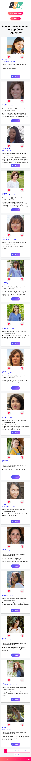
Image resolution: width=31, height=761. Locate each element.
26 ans (12, 328)
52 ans (14, 239)
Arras (3, 150)
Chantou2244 (6, 149)
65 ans (10, 417)
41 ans (13, 506)
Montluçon (5, 328)
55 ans (13, 61)
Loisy (3, 284)
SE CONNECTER (15, 18)
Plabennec (5, 595)
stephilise (5, 416)
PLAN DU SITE (18, 759)
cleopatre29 (5, 594)
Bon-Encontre (6, 239)
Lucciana (4, 106)
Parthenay (5, 640)
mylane (4, 683)
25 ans (12, 373)
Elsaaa (4, 549)
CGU (11, 759)
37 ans (10, 462)
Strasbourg (5, 373)
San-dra (4, 104)
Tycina (4, 371)
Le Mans (4, 551)
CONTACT (27, 759)
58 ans (9, 150)
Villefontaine (5, 506)
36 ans (15, 684)
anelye (4, 638)
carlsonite (5, 327)
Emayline (4, 282)
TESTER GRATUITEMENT (15, 13)
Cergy (4, 729)
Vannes (4, 417)
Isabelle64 (5, 460)
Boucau (4, 462)
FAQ (7, 759)
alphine (4, 727)
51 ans (16, 195)
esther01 (4, 193)
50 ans (11, 106)
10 (18, 754)
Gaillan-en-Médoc (7, 195)
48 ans (9, 284)
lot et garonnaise (7, 238)
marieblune (5, 505)
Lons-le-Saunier (6, 684)
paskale (4, 59)
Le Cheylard (5, 61)
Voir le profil (15, 76)
